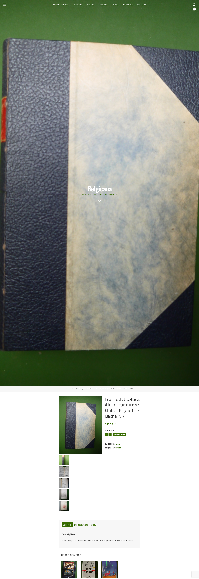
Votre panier (141, 5)
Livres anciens (90, 5)
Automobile (114, 5)
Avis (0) (93, 524)
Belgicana (99, 188)
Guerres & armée (128, 5)
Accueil (68, 389)
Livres (74, 389)
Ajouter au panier (119, 434)
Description (67, 524)
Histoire (118, 447)
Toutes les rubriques (60, 5)
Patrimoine (103, 5)
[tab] (67, 524)
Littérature (78, 5)
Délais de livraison (81, 524)
